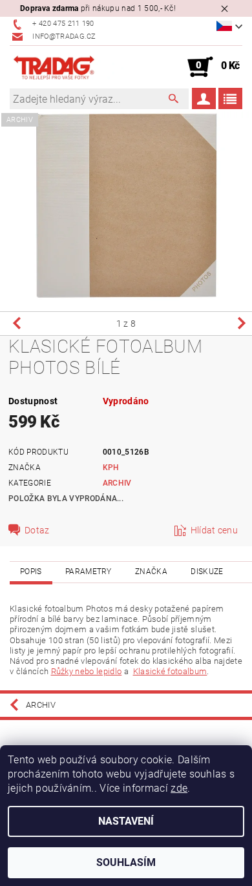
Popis (31, 571)
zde (179, 788)
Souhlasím (126, 862)
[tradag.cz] (68, 67)
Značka (151, 571)
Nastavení (126, 821)
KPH (111, 467)
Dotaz (37, 530)
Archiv (117, 483)
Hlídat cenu (214, 530)
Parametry (88, 571)
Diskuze (207, 571)
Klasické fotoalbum (170, 671)
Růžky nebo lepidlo (86, 671)
